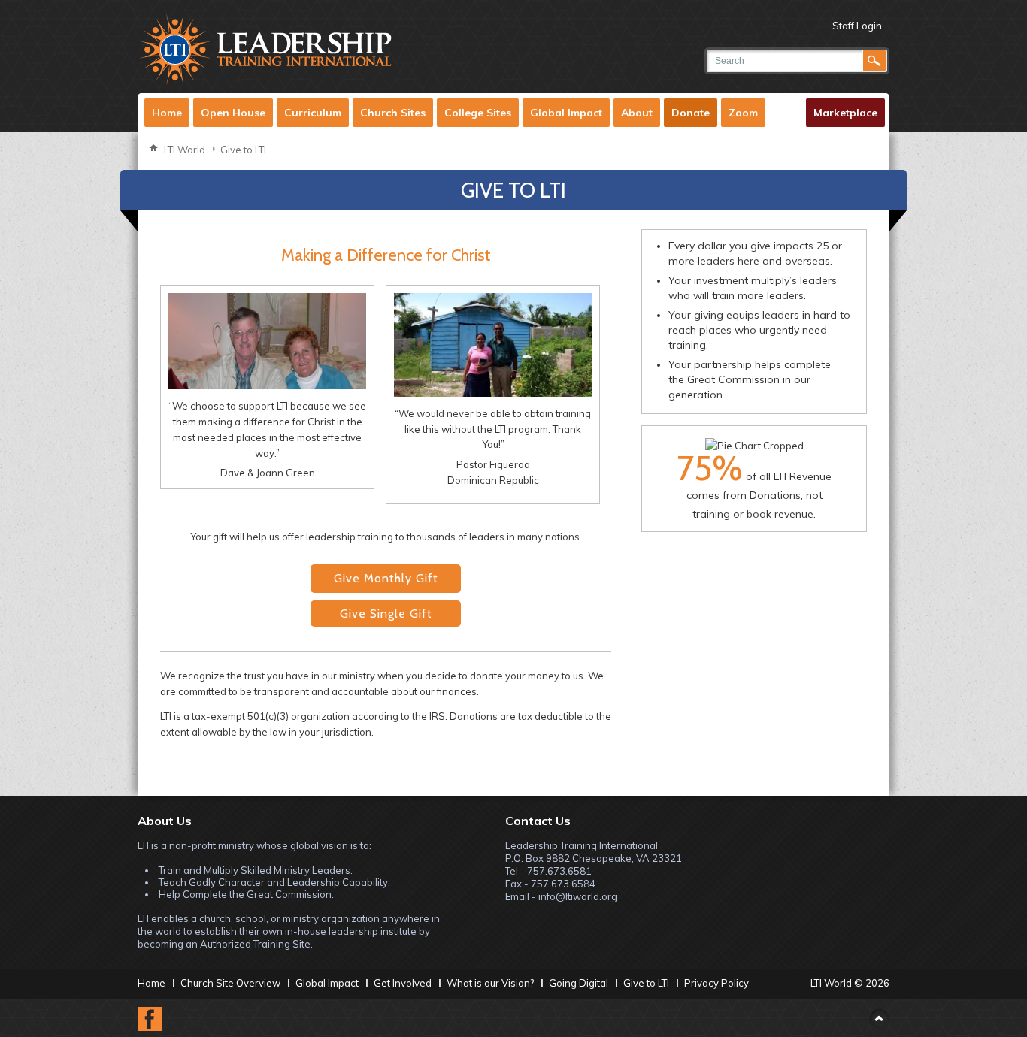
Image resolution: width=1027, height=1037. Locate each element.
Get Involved (403, 983)
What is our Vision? (490, 983)
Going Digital (578, 983)
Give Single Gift (386, 613)
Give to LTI (243, 150)
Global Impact (566, 112)
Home (167, 112)
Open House (233, 112)
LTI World (184, 150)
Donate (690, 112)
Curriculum (312, 112)
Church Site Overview (230, 983)
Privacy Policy (716, 983)
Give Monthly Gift (386, 578)
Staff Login (857, 26)
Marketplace (845, 112)
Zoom (743, 112)
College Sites (477, 112)
